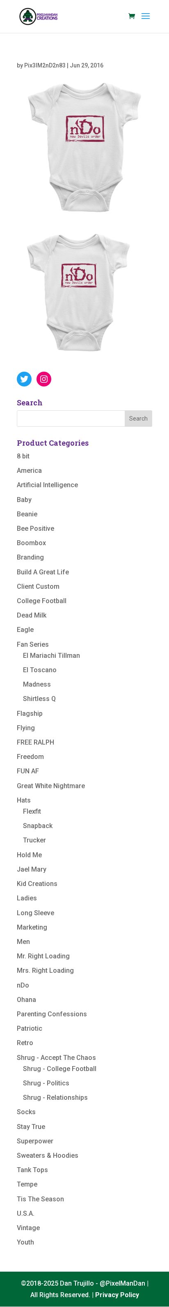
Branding (30, 557)
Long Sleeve (35, 913)
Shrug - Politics (46, 1083)
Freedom (30, 757)
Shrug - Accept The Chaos (56, 1058)
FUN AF (28, 771)
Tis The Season (40, 1199)
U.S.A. (25, 1213)
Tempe (27, 1184)
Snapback (38, 826)
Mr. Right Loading (43, 956)
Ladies (27, 898)
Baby (24, 500)
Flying (26, 728)
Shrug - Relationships (55, 1097)
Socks (26, 1112)
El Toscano (40, 670)
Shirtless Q (39, 699)
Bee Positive (35, 528)
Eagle (25, 630)
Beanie (27, 514)
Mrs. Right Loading (45, 970)
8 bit (23, 456)
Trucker (34, 840)
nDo (23, 985)
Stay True (31, 1127)
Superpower (35, 1141)
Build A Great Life (43, 572)
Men (23, 942)
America (29, 470)
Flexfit (32, 811)
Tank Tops (32, 1170)
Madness (37, 684)
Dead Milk (31, 615)
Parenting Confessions (52, 1014)
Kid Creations (37, 884)
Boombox (31, 543)
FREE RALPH (35, 742)
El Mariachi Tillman (51, 655)
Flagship (30, 713)
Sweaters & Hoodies (47, 1155)
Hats (24, 800)
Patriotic (29, 1028)
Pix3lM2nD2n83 (45, 65)
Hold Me (29, 855)
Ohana (26, 1000)
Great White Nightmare (51, 786)
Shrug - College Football (59, 1069)
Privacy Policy (117, 1295)
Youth (25, 1242)
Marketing (32, 927)
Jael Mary (31, 869)
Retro (25, 1043)
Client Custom (38, 586)
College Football (41, 601)
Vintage (28, 1228)
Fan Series (33, 644)
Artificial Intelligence (47, 485)
